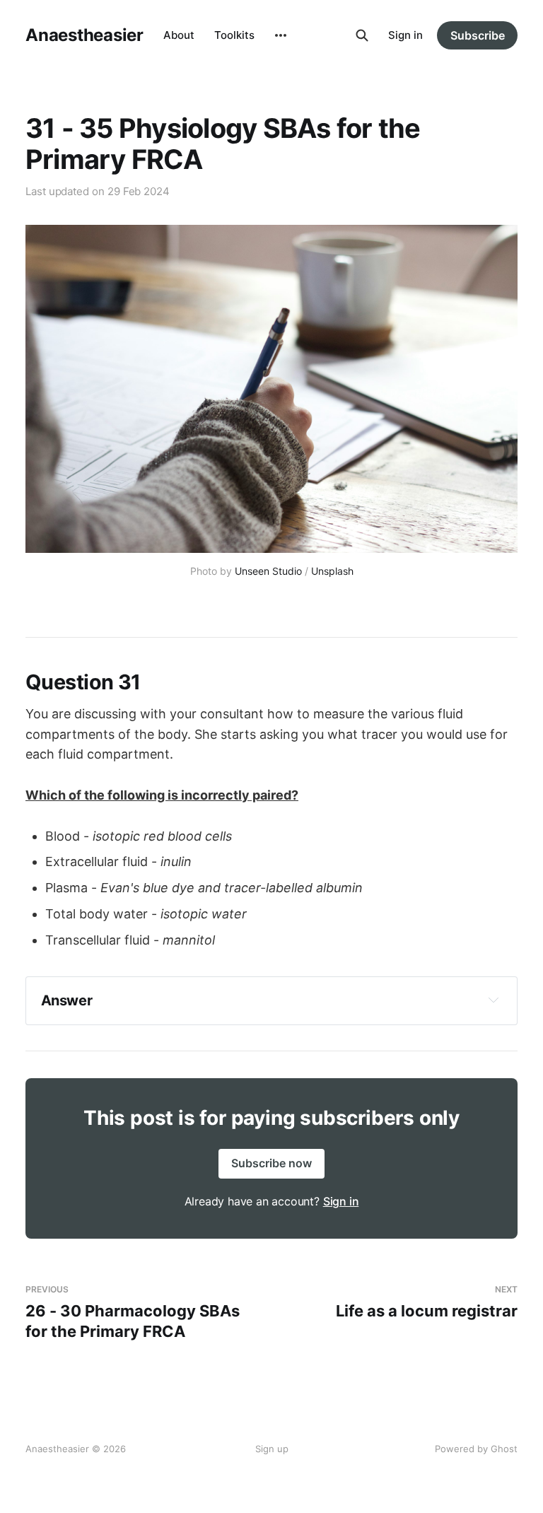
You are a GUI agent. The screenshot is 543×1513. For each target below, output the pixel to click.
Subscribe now (271, 1163)
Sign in (405, 35)
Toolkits (234, 35)
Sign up (271, 1448)
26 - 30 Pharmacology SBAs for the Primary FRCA (132, 1312)
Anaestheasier (84, 35)
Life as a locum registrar (427, 1302)
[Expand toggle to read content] (493, 999)
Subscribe (477, 35)
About (178, 35)
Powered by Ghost (476, 1448)
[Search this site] (362, 35)
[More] (280, 35)
